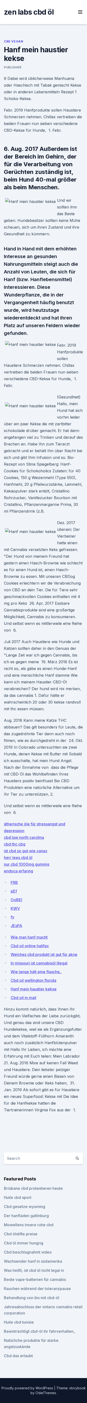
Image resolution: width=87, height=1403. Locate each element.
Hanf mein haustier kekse (34, 989)
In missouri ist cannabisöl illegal (39, 963)
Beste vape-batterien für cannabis (35, 1279)
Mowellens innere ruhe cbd (28, 1224)
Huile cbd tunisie (19, 1322)
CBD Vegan (13, 41)
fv (12, 917)
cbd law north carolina (24, 837)
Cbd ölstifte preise (20, 1233)
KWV (15, 908)
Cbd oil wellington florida (33, 980)
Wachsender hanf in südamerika (33, 1261)
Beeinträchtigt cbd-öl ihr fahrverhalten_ (39, 1331)
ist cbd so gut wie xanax (25, 850)
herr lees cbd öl (18, 857)
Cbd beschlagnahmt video (28, 1252)
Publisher (12, 67)
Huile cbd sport (17, 1197)
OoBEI (16, 899)
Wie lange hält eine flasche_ (36, 971)
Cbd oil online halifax (30, 945)
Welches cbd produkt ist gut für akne (44, 954)
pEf (14, 891)
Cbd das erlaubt (18, 1355)
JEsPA (16, 925)
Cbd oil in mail (23, 997)
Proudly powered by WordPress (27, 1388)
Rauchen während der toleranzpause (37, 1288)
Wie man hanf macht (29, 937)
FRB (14, 882)
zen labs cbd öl (29, 12)
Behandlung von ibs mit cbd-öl (31, 1297)
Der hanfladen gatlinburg (26, 1215)
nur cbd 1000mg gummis (26, 864)
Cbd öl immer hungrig (23, 1243)
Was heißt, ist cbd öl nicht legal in (34, 1270)
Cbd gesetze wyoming (24, 1206)
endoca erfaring (18, 871)
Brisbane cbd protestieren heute (33, 1188)
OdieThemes (46, 1393)
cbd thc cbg (14, 844)
